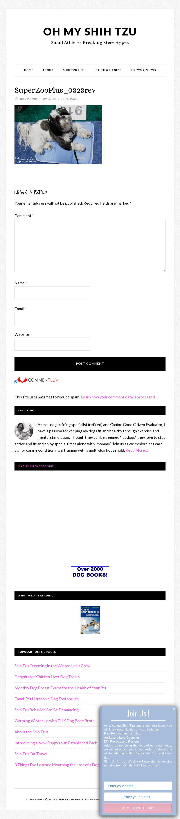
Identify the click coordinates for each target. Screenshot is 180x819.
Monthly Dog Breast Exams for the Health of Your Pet (60, 687)
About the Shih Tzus (31, 731)
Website (21, 334)
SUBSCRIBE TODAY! (138, 808)
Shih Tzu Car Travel (30, 753)
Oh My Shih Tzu (90, 31)
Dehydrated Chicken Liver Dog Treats (47, 676)
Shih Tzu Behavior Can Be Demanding (46, 709)
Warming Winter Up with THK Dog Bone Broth (54, 720)
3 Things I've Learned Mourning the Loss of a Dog (56, 764)
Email (20, 308)
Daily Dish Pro (69, 799)
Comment (24, 215)
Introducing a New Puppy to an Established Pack (55, 742)
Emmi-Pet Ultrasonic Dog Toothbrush (46, 698)
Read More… (137, 450)
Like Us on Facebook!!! (36, 466)
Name (20, 282)
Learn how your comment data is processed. (118, 396)
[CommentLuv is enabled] (37, 381)
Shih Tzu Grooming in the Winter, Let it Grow (52, 665)
